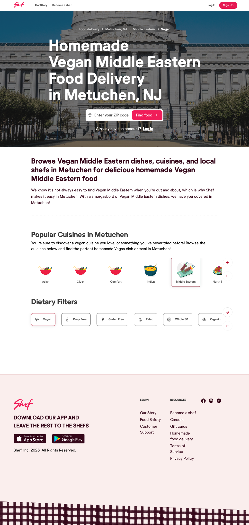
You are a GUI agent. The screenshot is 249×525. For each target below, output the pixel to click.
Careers (177, 419)
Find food (144, 115)
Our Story (41, 5)
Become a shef (62, 5)
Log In (211, 5)
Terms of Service (177, 448)
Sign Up (228, 5)
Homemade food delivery (181, 436)
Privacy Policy (182, 458)
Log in (148, 128)
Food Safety (150, 419)
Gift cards (178, 426)
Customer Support (148, 429)
